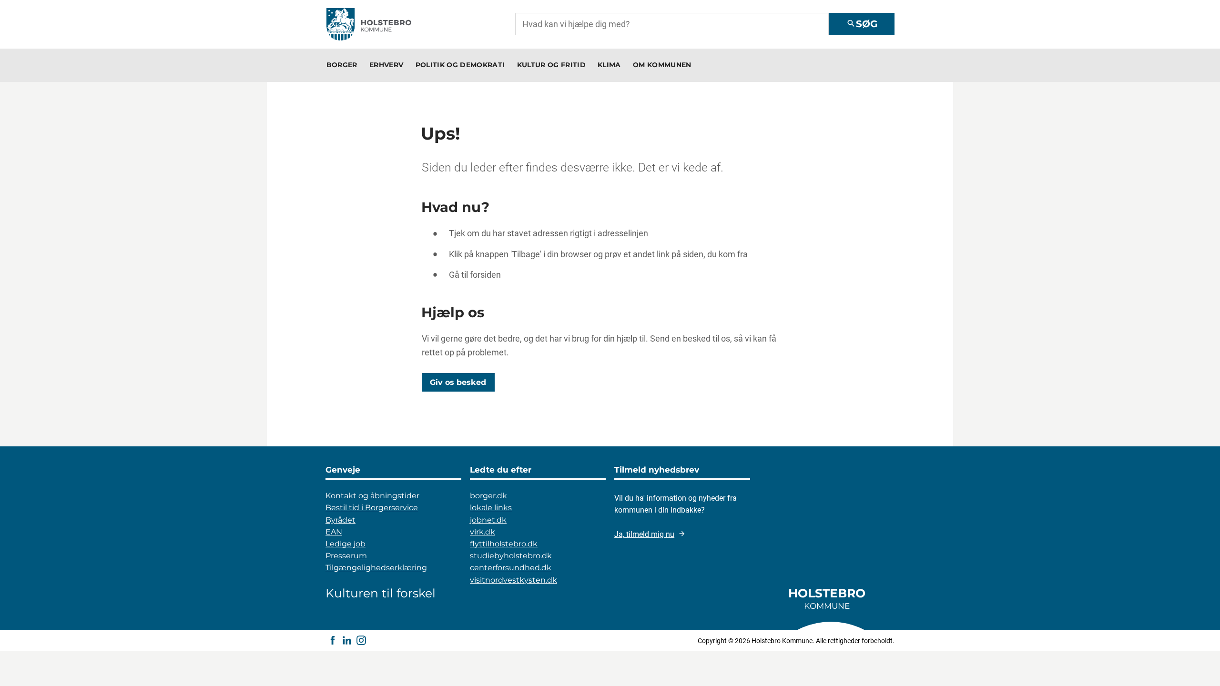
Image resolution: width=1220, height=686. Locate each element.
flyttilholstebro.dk (504, 543)
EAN (333, 531)
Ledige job (345, 543)
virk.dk (482, 531)
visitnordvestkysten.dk (513, 580)
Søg (861, 24)
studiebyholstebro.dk (511, 555)
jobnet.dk (488, 520)
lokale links (491, 507)
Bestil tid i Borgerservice (371, 507)
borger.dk (488, 495)
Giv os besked (458, 382)
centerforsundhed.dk (510, 567)
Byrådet (340, 520)
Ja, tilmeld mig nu (644, 534)
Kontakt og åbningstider (372, 495)
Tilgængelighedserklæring (376, 567)
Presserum (346, 555)
